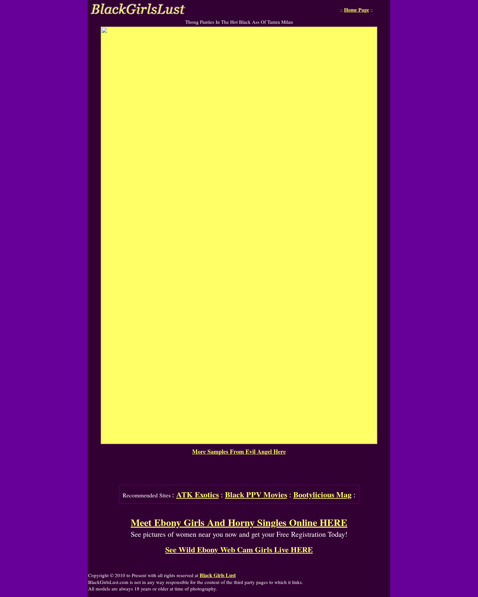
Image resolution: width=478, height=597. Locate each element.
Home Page (356, 9)
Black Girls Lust (218, 575)
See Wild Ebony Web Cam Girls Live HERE (239, 549)
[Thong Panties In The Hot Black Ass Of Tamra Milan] (239, 441)
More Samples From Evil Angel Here (239, 451)
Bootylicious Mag (322, 494)
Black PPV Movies (256, 494)
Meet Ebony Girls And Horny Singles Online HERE (239, 522)
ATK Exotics (197, 494)
